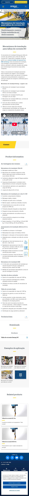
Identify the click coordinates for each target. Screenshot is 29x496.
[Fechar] (26, 473)
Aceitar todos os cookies (14, 483)
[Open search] (25, 6)
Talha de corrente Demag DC (10, 337)
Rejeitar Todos (14, 487)
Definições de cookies (14, 490)
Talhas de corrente (22, 10)
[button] (14, 164)
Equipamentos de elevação (13, 10)
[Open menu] (3, 6)
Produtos (5, 10)
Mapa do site (6, 470)
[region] (14, 483)
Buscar (16, 470)
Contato (23, 470)
